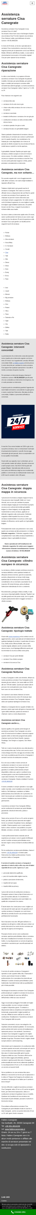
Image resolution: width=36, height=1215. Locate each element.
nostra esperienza (14, 636)
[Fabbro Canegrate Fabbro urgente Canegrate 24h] (4, 3)
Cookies (4, 1201)
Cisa (6, 252)
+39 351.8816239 (6, 781)
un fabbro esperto (18, 363)
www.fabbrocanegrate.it (15, 1129)
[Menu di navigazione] (32, 3)
